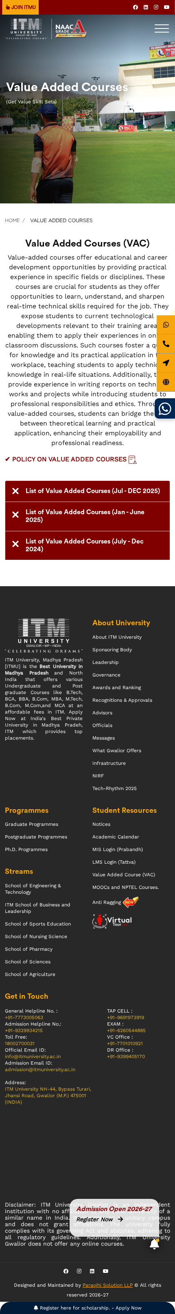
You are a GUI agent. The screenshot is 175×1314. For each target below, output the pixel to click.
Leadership (105, 662)
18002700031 (20, 1043)
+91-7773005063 (24, 1017)
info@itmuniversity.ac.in (33, 1056)
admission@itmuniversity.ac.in (40, 1069)
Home (12, 220)
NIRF (98, 776)
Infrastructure (109, 763)
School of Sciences (27, 962)
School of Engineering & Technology (33, 889)
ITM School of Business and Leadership (37, 908)
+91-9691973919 (125, 1017)
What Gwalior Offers (116, 750)
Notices (101, 824)
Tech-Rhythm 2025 (114, 788)
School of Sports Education (38, 924)
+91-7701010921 (125, 1043)
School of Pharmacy (28, 949)
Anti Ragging (107, 902)
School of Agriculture (30, 974)
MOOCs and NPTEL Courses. (125, 887)
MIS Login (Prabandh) (117, 849)
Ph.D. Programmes (26, 849)
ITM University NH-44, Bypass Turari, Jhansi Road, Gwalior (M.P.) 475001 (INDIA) (48, 1095)
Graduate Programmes (31, 824)
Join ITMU (23, 7)
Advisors (102, 713)
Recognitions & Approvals (122, 700)
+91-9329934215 (24, 1030)
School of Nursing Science (36, 936)
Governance (106, 675)
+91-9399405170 (126, 1056)
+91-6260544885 (126, 1030)
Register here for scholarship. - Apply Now (90, 1308)
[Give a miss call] (166, 343)
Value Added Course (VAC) (123, 874)
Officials (102, 725)
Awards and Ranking (116, 687)
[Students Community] (165, 408)
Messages (103, 738)
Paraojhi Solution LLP (108, 1285)
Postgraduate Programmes (36, 837)
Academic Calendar (115, 837)
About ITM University (117, 637)
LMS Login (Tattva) (114, 862)
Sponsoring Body (112, 650)
